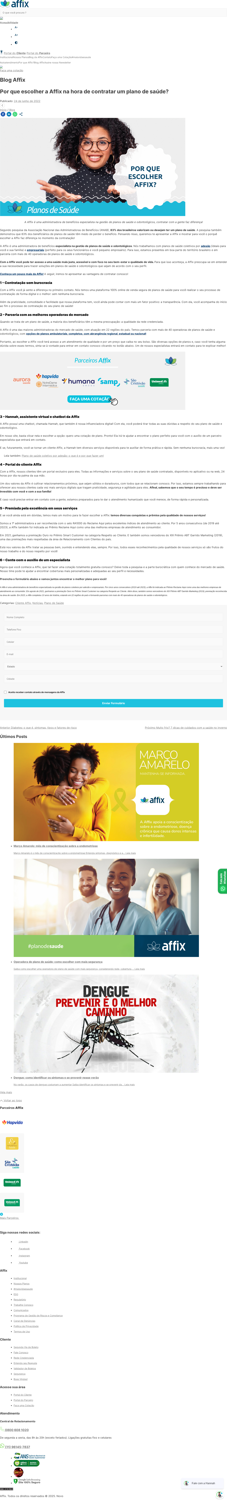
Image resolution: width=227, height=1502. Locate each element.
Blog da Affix (36, 57)
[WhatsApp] (15, 115)
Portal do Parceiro (23, 1400)
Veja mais (6, 1092)
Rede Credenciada (24, 1357)
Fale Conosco (21, 1352)
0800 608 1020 (16, 1430)
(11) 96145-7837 (17, 1447)
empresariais (35, 250)
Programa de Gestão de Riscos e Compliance (38, 1315)
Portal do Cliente (23, 1394)
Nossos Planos (21, 57)
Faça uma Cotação (61, 57)
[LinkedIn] (9, 115)
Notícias (37, 603)
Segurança (19, 1373)
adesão (205, 246)
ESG (16, 1294)
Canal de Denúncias (24, 1320)
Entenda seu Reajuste (25, 1363)
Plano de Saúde (54, 603)
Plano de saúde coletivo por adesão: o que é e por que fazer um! (63, 455)
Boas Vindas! (21, 1379)
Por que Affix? (26, 62)
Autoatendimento (9, 62)
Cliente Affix (23, 603)
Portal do (15, 53)
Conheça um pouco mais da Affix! (22, 274)
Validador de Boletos (25, 1368)
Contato (47, 57)
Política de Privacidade (26, 1326)
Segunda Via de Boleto (26, 1347)
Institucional (6, 57)
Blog (12, 110)
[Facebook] (3, 115)
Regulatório (20, 1299)
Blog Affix (39, 62)
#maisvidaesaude (81, 57)
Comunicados (21, 1310)
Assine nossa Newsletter (57, 62)
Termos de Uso (22, 1331)
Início (3, 110)
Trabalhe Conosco (23, 1304)
